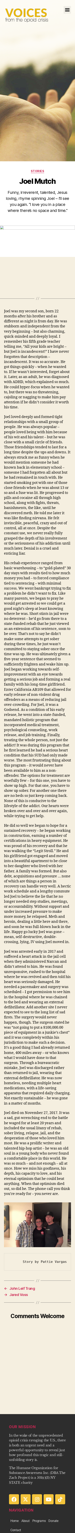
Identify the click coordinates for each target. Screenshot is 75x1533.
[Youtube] (49, 1499)
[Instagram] (37, 1499)
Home (14, 1521)
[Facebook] (14, 1499)
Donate (53, 1521)
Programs (39, 1521)
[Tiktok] (60, 1499)
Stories (37, 171)
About (25, 1521)
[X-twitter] (26, 1499)
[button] (67, 10)
